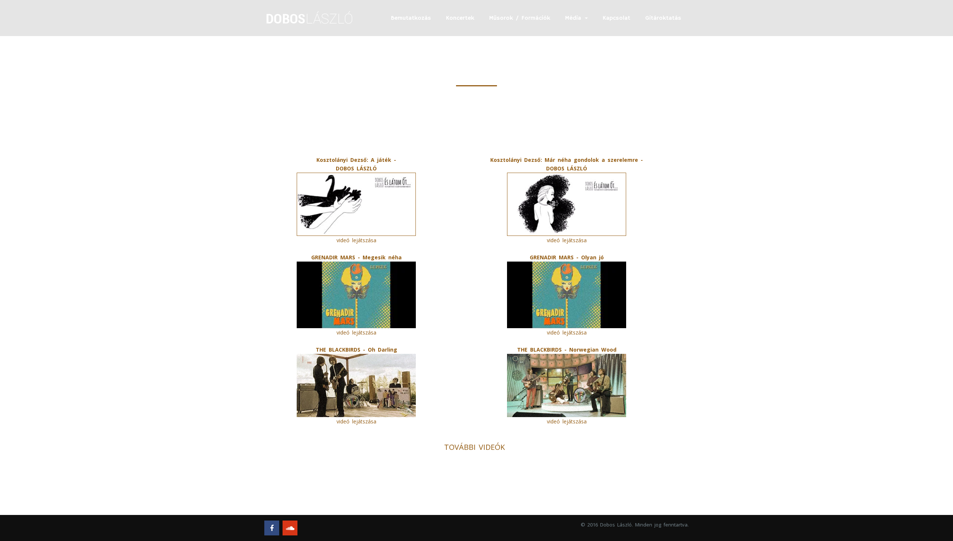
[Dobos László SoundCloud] (290, 528)
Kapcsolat (616, 18)
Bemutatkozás (411, 18)
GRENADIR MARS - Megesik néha (356, 257)
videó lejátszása (356, 240)
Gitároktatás (663, 18)
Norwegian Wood (592, 349)
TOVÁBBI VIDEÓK (474, 447)
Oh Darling (382, 349)
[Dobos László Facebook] (271, 528)
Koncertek (460, 18)
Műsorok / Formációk (519, 18)
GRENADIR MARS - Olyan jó (567, 257)
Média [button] (574, 18)
